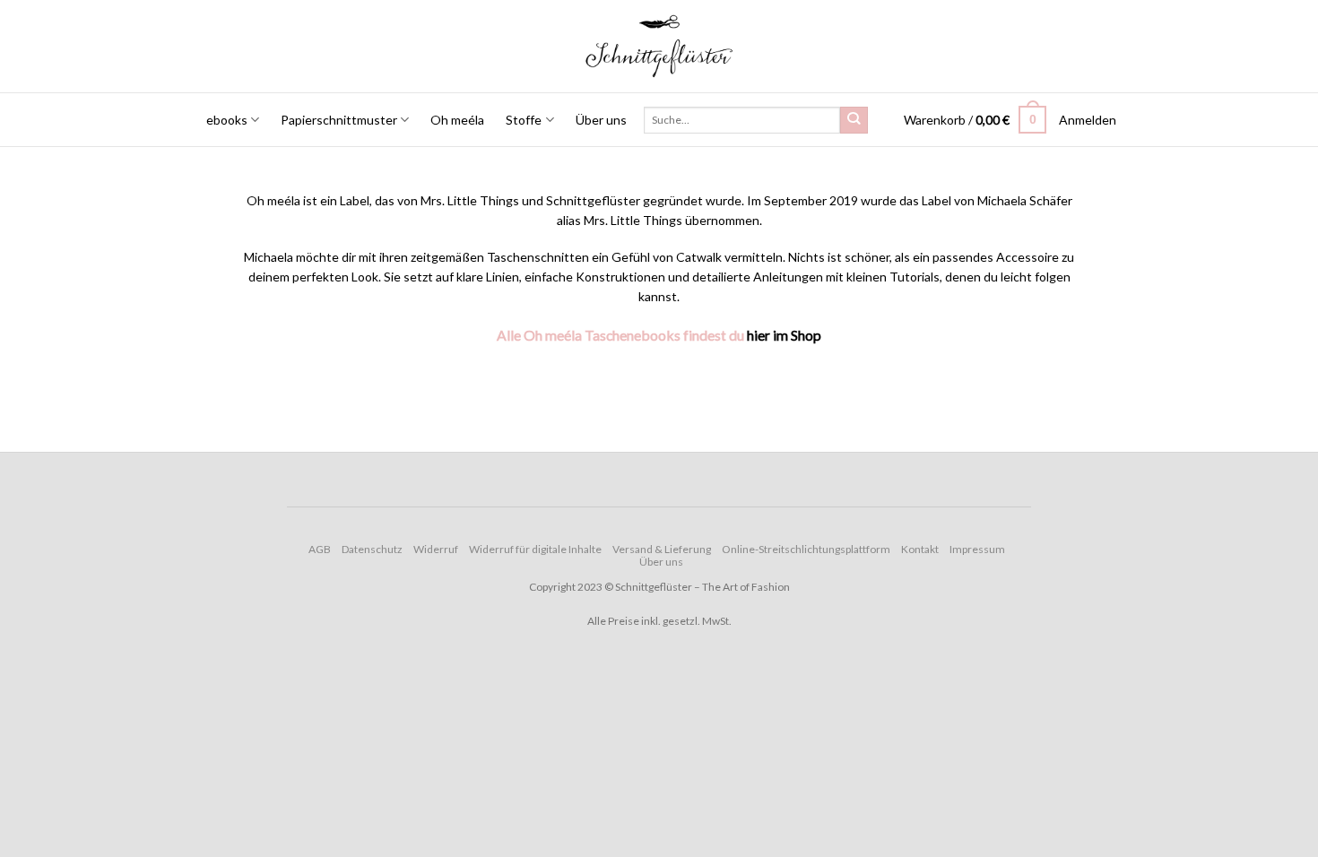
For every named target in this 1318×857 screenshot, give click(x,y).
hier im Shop (784, 334)
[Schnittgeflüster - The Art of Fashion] (659, 46)
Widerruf (435, 549)
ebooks (226, 119)
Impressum (977, 549)
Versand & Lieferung (661, 549)
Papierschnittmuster (339, 119)
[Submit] (853, 120)
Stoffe (524, 119)
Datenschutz (372, 549)
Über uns (601, 119)
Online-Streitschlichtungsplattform (806, 549)
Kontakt (920, 549)
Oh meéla (457, 119)
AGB (319, 549)
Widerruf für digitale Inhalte (535, 549)
